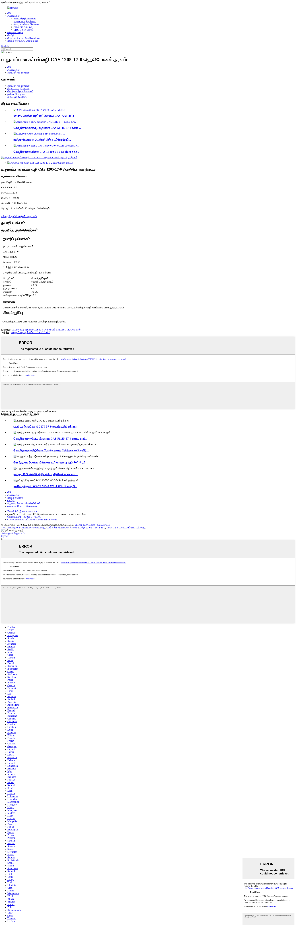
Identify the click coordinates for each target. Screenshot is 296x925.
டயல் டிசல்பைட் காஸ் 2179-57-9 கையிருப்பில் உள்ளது (45, 426)
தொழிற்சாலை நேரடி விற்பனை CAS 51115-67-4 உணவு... (48, 127)
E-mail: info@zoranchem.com (22, 511)
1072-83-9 (100, 527)
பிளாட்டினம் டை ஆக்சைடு (132, 527)
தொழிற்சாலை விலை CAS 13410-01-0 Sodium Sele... (46, 151)
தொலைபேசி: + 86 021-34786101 (24, 516)
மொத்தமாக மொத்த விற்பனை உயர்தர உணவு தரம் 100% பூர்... (51, 462)
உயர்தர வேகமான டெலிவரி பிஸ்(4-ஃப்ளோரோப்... (42, 139)
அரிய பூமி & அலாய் (23, 29)
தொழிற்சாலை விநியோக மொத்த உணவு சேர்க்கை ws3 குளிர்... (51, 450)
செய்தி (10, 35)
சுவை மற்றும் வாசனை (25, 18)
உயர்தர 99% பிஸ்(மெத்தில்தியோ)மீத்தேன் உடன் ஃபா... (46, 474)
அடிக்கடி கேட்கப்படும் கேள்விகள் (23, 38)
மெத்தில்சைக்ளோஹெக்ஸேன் (62, 527)
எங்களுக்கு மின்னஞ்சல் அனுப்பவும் (19, 216)
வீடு (9, 13)
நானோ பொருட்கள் (23, 27)
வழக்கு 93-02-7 (86, 527)
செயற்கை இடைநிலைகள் (26, 24)
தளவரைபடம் (103, 525)
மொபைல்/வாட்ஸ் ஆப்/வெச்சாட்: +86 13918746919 (32, 519)
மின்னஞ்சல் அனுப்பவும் (13, 533)
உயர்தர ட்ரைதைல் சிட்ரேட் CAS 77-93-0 (30, 332)
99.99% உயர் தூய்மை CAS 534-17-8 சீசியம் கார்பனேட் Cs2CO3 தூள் (46, 329)
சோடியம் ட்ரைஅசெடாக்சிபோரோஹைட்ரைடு (23, 527)
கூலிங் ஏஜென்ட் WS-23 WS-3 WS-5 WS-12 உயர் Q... (45, 486)
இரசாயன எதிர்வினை (25, 21)
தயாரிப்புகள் (13, 15)
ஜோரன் (5, 536)
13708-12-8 (112, 527)
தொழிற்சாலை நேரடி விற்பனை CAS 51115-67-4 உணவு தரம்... (51, 438)
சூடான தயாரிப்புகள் (85, 525)
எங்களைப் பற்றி (15, 32)
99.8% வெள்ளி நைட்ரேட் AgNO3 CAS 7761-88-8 (44, 115)
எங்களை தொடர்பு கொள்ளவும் (22, 40)
